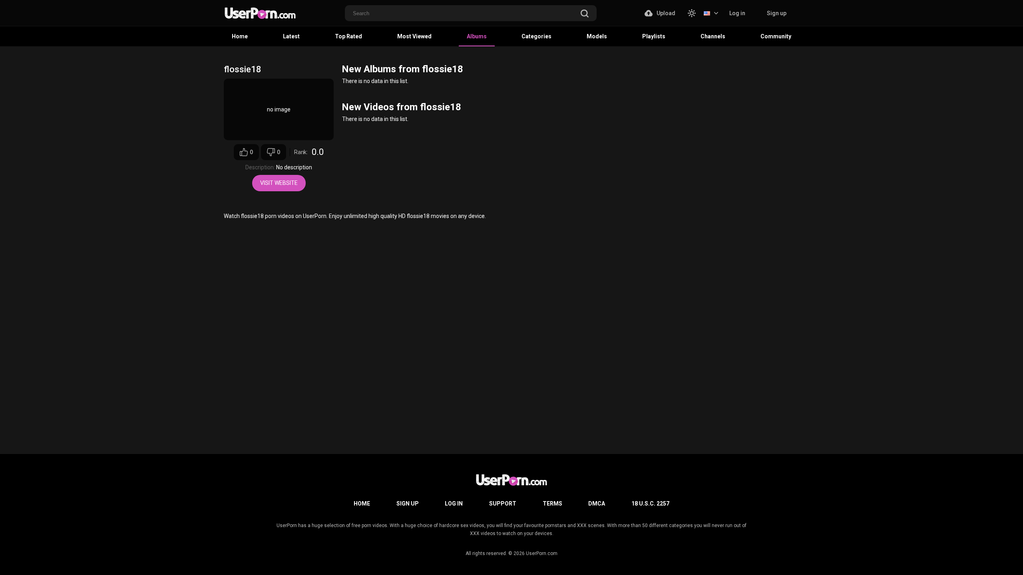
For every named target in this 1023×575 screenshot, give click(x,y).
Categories (536, 36)
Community (775, 36)
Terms (552, 503)
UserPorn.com (541, 553)
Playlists (653, 36)
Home (240, 36)
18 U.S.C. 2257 (650, 503)
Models (597, 36)
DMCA (596, 503)
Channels (713, 36)
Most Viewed (414, 36)
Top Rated (348, 36)
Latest (291, 36)
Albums (477, 36)
